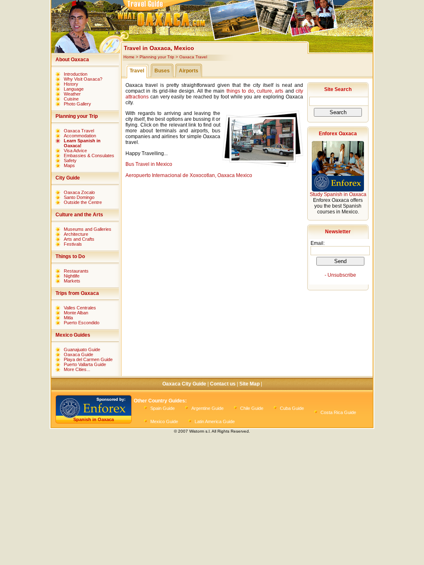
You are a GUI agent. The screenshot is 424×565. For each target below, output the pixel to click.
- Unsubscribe (340, 275)
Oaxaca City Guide (184, 384)
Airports (188, 71)
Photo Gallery (77, 103)
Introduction (75, 74)
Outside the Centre (83, 202)
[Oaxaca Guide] (210, 35)
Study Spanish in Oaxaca (338, 194)
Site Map (249, 384)
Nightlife (72, 275)
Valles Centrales (80, 307)
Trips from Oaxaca (77, 293)
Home (129, 57)
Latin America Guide (215, 421)
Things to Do (70, 256)
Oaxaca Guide (78, 354)
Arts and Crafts (79, 239)
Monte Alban (76, 312)
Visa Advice (75, 150)
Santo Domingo (79, 197)
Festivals (73, 244)
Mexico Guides (72, 335)
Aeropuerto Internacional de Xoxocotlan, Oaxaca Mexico (188, 175)
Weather (72, 93)
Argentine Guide (207, 408)
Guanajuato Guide (82, 349)
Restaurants (76, 270)
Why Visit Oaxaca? (83, 79)
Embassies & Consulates (89, 155)
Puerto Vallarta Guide (85, 364)
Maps (69, 165)
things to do (240, 91)
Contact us (223, 384)
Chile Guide (251, 408)
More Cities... (77, 369)
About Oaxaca (72, 59)
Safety (70, 160)
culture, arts (270, 91)
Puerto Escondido (81, 322)
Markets (72, 280)
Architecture (76, 234)
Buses (162, 71)
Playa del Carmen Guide (88, 359)
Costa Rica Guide (338, 412)
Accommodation (80, 135)
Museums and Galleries (87, 229)
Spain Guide (162, 408)
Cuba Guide (292, 408)
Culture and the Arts (79, 215)
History (71, 83)
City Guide (67, 178)
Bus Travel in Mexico (148, 164)
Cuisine (71, 98)
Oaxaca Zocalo (79, 192)
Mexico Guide (164, 421)
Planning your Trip (76, 116)
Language (74, 88)
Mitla (68, 317)
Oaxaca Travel (79, 130)
